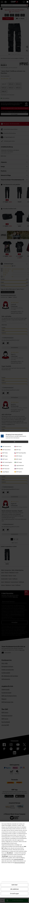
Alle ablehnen (14, 889)
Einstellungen (14, 893)
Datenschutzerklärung (19, 862)
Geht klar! (15, 885)
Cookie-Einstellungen (18, 859)
